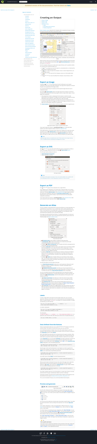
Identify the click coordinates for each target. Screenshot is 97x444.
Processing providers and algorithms (30, 49)
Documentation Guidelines (28, 63)
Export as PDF (44, 22)
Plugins (26, 50)
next (95, 10)
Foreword (27, 17)
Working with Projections (30, 30)
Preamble (27, 16)
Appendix (27, 55)
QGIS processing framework (30, 46)
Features (26, 21)
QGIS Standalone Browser (30, 44)
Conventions (27, 19)
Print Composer (11, 10)
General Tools (27, 27)
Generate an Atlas (45, 24)
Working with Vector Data (30, 33)
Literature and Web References (31, 57)
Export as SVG (44, 21)
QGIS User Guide (4, 10)
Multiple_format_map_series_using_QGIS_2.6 (60, 375)
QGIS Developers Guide (27, 61)
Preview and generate (47, 27)
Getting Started (28, 24)
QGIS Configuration (28, 29)
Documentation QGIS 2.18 (12, 1)
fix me (56, 439)
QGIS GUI (27, 25)
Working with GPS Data (29, 40)
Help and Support (28, 52)
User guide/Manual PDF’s (28, 58)
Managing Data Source (29, 32)
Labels (44, 25)
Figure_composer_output (44, 30)
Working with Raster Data (30, 35)
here (69, 5)
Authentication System (29, 41)
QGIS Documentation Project (2, 1)
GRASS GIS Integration (29, 43)
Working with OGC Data (29, 38)
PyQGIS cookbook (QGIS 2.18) (28, 60)
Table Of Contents (26, 12)
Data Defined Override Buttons (49, 26)
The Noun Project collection (51, 437)
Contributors (27, 54)
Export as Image (45, 20)
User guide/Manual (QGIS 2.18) (29, 14)
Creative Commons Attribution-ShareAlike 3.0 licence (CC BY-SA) (56, 435)
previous (92, 10)
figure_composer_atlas (53, 216)
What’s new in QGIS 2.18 (29, 22)
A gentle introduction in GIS (29, 64)
